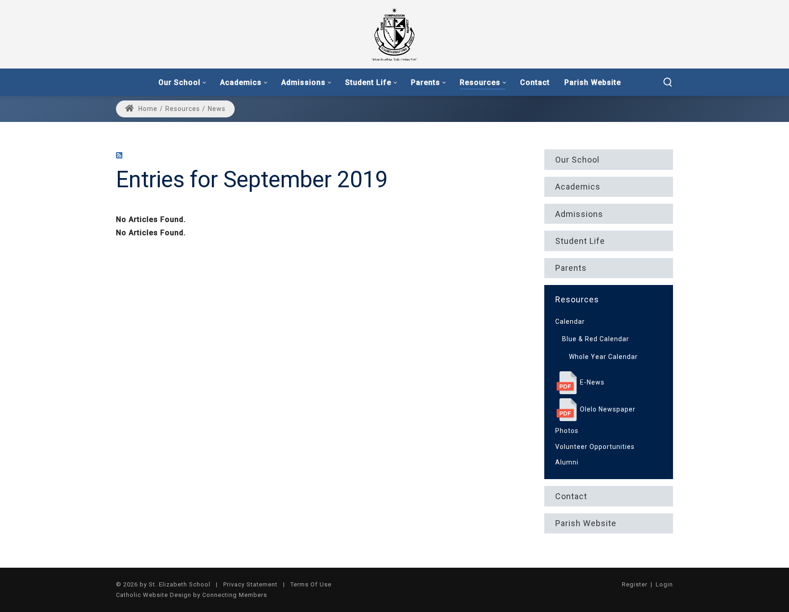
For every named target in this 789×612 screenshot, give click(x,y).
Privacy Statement (250, 584)
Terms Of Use (310, 584)
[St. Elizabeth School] (394, 34)
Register (634, 584)
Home (147, 108)
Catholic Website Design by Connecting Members (191, 594)
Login (664, 584)
